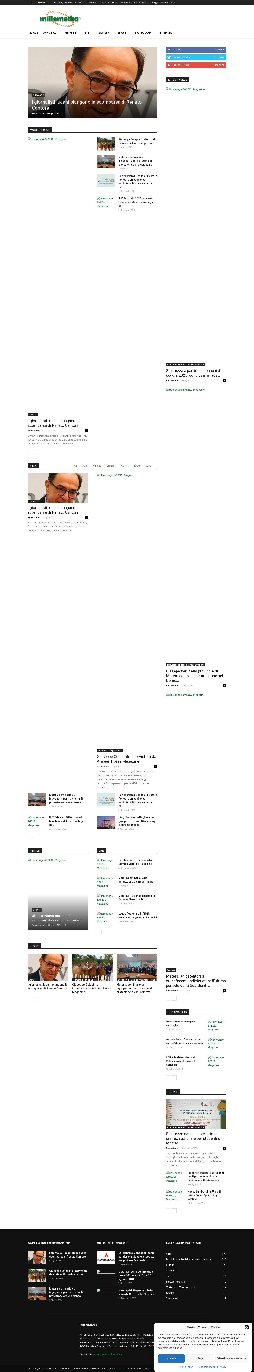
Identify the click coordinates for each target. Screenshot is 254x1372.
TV (167, 1276)
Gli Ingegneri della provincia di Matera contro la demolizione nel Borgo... (194, 676)
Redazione (38, 113)
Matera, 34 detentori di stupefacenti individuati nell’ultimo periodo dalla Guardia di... (196, 981)
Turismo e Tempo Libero (109, 750)
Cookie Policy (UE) (108, 2)
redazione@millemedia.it (108, 1354)
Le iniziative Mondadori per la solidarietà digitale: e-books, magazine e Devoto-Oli (136, 1256)
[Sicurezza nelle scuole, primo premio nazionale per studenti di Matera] (196, 1114)
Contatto (91, 2)
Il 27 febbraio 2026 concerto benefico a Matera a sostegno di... (136, 202)
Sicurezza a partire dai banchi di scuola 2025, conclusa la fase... (193, 373)
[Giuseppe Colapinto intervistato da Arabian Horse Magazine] (106, 144)
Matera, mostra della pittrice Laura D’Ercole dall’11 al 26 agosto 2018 (135, 1275)
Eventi (137, 465)
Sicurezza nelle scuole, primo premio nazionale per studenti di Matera (193, 1138)
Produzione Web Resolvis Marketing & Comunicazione (148, 2)
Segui (220, 57)
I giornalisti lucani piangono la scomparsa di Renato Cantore (53, 423)
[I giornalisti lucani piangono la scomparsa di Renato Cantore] (92, 82)
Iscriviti (219, 65)
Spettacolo (172, 1298)
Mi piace (219, 49)
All (75, 465)
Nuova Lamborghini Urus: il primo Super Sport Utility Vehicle (204, 1195)
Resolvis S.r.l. (119, 1368)
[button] (246, 1327)
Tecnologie (143, 33)
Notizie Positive (175, 1281)
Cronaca (49, 33)
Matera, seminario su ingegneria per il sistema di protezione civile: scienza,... (135, 161)
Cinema (97, 465)
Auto (85, 465)
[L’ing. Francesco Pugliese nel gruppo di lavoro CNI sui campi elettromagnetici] (106, 822)
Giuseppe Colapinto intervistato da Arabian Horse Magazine (126, 758)
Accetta (171, 1358)
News (34, 33)
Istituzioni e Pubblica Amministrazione (136, 979)
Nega (200, 1358)
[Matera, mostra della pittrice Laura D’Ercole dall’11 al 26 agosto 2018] (106, 1276)
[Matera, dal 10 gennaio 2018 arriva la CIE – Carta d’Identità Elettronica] (106, 1295)
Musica (170, 1293)
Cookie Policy (186, 1367)
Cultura (70, 33)
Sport (122, 33)
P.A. (87, 33)
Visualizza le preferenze (231, 1358)
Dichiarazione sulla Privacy (212, 1367)
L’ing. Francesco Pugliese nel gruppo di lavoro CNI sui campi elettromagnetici (137, 821)
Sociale (103, 33)
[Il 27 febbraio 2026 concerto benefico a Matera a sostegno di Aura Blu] (106, 336)
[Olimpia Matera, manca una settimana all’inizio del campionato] (58, 895)
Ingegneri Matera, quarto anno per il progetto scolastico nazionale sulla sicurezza (206, 1176)
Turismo (166, 33)
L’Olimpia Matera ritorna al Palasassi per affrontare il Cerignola (180, 1061)
